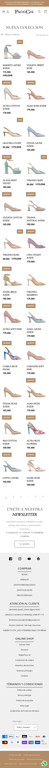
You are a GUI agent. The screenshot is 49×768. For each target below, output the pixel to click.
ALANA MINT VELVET (10, 182)
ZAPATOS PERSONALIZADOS (24, 585)
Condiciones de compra (24, 660)
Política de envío (10, 764)
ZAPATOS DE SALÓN (24, 590)
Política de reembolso (32, 755)
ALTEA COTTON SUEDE (11, 107)
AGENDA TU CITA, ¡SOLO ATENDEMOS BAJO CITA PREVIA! (24, 630)
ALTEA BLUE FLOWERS (33, 442)
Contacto (24, 676)
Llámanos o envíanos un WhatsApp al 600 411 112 (24, 615)
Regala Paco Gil (24, 655)
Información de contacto (28, 764)
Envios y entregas (24, 695)
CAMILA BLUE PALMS (10, 368)
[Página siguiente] (43, 496)
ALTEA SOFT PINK (12, 329)
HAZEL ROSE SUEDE (33, 479)
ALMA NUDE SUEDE (33, 405)
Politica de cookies (24, 690)
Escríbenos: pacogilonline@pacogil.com (24, 620)
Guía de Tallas (24, 644)
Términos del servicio (35, 759)
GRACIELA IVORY (12, 143)
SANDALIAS (24, 579)
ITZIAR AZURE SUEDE (34, 144)
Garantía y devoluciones (24, 665)
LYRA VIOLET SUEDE (34, 256)
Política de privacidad (16, 759)
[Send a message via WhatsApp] (44, 763)
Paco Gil (18, 755)
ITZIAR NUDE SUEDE (10, 405)
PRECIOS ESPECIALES (24, 595)
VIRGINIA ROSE (11, 254)
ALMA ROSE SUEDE (36, 105)
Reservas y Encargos (24, 671)
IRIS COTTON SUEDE (10, 442)
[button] (4, 12)
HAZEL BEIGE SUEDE (10, 293)
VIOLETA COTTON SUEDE (12, 219)
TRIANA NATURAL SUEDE (36, 219)
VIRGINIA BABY (35, 180)
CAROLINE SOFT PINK (35, 368)
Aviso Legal (24, 706)
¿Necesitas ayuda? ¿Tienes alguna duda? (24, 609)
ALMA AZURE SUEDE (34, 330)
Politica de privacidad (24, 700)
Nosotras (24, 650)
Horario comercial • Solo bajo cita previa (24, 625)
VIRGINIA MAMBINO (32, 293)
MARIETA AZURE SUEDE (12, 67)
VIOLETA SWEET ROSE (35, 67)
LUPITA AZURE (11, 477)
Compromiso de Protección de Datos (24, 711)
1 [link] (6, 496)
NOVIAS (24, 574)
